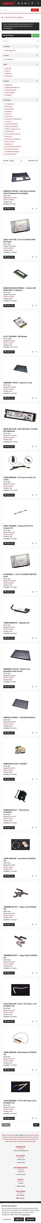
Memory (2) (8, 136)
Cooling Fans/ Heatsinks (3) (13, 119)
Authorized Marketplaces (21, 1150)
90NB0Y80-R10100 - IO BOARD (15, 764)
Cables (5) (8, 114)
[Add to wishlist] (36, 208)
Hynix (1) (8, 71)
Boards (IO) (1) (9, 109)
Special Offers (21, 1186)
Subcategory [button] (7, 100)
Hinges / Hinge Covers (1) (12, 129)
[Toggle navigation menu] (38, 3)
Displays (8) (8, 85)
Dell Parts (5, 1137)
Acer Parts (29, 1135)
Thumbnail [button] (6, 46)
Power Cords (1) (10, 141)
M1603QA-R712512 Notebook (14, 17)
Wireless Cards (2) (10, 154)
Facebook (27, 1198)
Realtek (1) (8, 73)
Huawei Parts (13, 1139)
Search (35, 10)
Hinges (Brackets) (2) (11, 126)
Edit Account (21, 1159)
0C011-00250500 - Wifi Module (15, 336)
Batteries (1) (9, 106)
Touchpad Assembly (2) (12, 151)
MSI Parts (35, 1139)
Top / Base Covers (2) (11, 149)
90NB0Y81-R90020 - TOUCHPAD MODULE (19, 718)
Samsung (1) (9, 76)
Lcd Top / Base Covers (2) (12, 134)
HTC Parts (6, 1139)
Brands (21, 1183)
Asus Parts (35, 1135)
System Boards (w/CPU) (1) (13, 146)
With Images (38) (10, 50)
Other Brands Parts (11, 1141)
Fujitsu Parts (12, 1137)
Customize (7, 1219)
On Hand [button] (6, 55)
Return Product (21, 1174)
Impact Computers (7, 1135)
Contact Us (21, 1171)
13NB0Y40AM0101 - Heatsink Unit (16, 623)
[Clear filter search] (37, 41)
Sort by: (6, 160)
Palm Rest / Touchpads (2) (13, 139)
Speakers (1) (9, 144)
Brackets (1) (9, 111)
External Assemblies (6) (12, 87)
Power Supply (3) (10, 92)
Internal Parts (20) (10, 90)
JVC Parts (20, 1139)
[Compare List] (29, 3)
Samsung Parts (31, 1141)
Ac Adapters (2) (10, 104)
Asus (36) (8, 68)
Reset (36, 35)
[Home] (9, 3)
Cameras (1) (9, 116)
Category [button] (6, 81)
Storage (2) (8, 95)
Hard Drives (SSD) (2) (11, 124)
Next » (36, 1125)
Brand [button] (5, 64)
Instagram (27, 1195)
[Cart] (33, 3)
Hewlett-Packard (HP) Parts (24, 1137)
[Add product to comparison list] (32, 208)
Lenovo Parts (28, 1139)
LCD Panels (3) (9, 131)
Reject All (19, 1219)
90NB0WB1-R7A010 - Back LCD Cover (17, 383)
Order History (21, 1162)
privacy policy (25, 1214)
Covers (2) (8, 121)
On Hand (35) (9, 59)
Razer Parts (20, 1141)
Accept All (30, 1219)
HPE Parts (35, 1137)
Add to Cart (10, 208)
